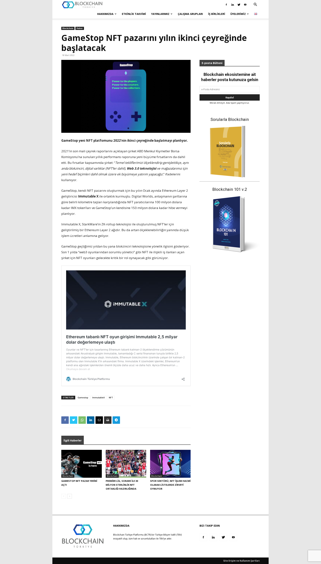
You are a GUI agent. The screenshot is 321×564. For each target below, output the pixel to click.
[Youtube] (245, 4)
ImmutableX (98, 397)
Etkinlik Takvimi (134, 14)
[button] (255, 5)
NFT (111, 397)
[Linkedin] (232, 4)
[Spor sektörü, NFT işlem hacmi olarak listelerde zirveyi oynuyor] (170, 464)
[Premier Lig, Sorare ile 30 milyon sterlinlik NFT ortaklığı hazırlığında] (126, 464)
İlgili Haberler (73, 440)
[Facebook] (226, 4)
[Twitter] (239, 4)
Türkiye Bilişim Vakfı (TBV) (168, 534)
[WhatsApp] (82, 420)
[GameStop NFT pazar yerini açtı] (81, 464)
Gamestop (83, 397)
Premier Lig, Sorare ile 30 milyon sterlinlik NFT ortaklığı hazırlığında (122, 484)
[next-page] (69, 496)
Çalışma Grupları (190, 14)
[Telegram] (116, 420)
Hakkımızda (105, 14)
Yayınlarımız (160, 14)
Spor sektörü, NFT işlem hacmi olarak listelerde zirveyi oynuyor (170, 484)
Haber (80, 28)
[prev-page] (63, 496)
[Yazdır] (107, 420)
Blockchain (67, 28)
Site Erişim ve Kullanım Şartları (241, 560)
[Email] (99, 420)
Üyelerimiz (238, 14)
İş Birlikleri (216, 14)
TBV (161, 538)
